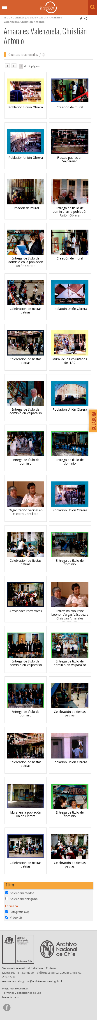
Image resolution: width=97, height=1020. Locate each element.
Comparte (85, 18)
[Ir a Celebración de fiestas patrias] (25, 354)
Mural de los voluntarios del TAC (70, 361)
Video (16, 917)
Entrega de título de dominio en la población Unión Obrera (70, 211)
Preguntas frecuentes (15, 988)
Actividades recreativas (25, 611)
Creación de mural (70, 107)
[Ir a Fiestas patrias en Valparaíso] (69, 152)
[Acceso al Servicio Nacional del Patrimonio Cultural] (19, 962)
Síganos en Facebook (6, 1007)
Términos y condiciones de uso (21, 992)
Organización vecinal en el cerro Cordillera (26, 512)
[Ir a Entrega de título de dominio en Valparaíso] (25, 657)
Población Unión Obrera (26, 107)
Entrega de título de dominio (25, 461)
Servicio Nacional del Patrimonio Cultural (29, 968)
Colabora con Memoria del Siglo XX (92, 421)
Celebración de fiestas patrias (26, 310)
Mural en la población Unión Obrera (25, 814)
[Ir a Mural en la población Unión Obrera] (25, 806)
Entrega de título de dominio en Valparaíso (25, 411)
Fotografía (19, 912)
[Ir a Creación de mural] (69, 100)
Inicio (7, 17)
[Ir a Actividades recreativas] (25, 605)
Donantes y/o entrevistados (29, 17)
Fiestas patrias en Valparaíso (69, 159)
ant (7, 66)
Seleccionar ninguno (24, 899)
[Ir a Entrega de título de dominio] (25, 456)
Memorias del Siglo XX (48, 7)
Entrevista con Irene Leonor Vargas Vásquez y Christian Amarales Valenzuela (69, 616)
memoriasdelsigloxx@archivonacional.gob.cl (32, 981)
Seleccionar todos (22, 893)
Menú (4, 7)
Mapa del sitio (10, 997)
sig (14, 66)
